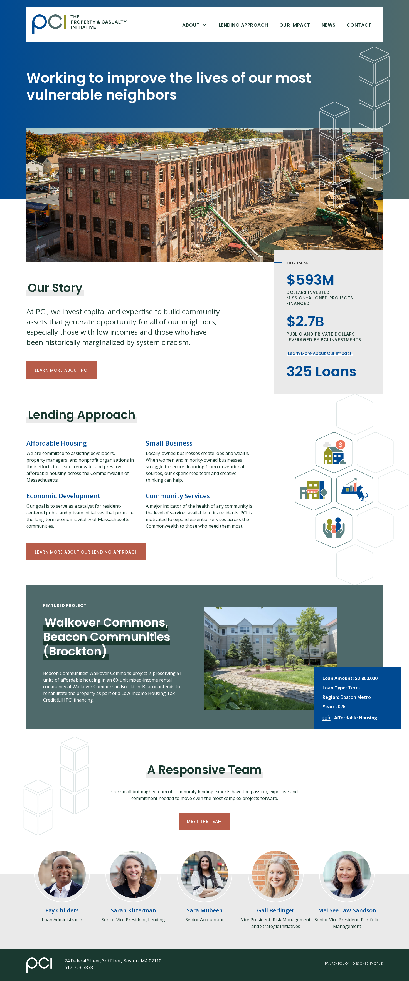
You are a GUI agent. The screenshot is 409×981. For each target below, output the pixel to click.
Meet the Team (204, 821)
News (329, 25)
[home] (83, 24)
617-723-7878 (79, 967)
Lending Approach (243, 25)
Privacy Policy (337, 963)
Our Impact (295, 25)
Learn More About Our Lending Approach (86, 552)
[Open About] (204, 25)
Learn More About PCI (62, 370)
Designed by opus (368, 963)
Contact (359, 25)
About (191, 25)
